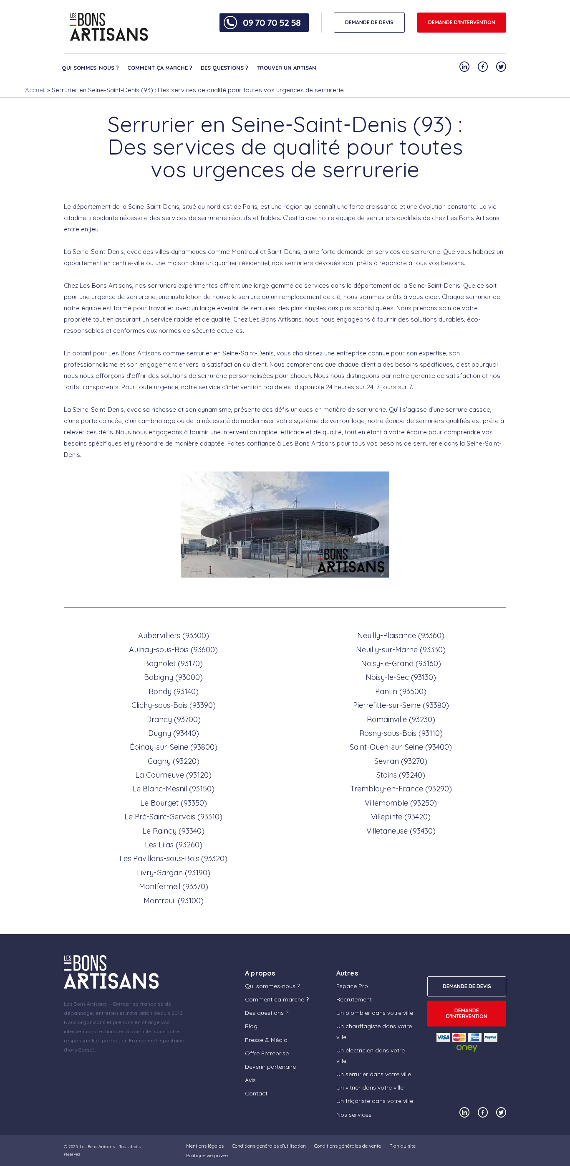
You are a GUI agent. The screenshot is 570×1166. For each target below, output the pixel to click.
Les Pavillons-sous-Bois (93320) (173, 858)
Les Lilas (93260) (173, 844)
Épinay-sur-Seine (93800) (173, 747)
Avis (250, 1080)
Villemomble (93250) (401, 803)
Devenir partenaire (270, 1066)
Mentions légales (205, 1146)
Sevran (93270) (400, 761)
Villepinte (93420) (401, 816)
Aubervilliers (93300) (173, 635)
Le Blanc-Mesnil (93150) (173, 788)
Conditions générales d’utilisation (269, 1146)
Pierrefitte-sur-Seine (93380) (401, 705)
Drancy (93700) (173, 719)
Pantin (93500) (400, 691)
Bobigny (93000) (173, 677)
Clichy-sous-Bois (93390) (173, 705)
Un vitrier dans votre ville (370, 1087)
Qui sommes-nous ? (90, 67)
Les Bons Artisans (97, 1146)
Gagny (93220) (173, 761)
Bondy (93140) (174, 691)
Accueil (35, 90)
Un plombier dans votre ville (374, 1012)
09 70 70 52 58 (271, 23)
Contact (256, 1093)
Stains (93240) (400, 775)
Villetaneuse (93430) (401, 831)
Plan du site (402, 1146)
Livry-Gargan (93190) (173, 872)
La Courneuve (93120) (173, 775)
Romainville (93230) (401, 719)
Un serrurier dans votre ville (373, 1074)
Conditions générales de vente (347, 1146)
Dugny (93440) (173, 733)
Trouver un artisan (286, 67)
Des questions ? (224, 67)
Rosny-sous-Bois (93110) (401, 733)
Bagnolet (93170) (173, 663)
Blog (251, 1026)
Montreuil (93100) (174, 900)
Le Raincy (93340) (173, 831)
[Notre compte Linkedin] (464, 66)
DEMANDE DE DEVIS (369, 22)
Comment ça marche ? (159, 67)
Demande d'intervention (461, 22)
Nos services (353, 1114)
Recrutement (354, 999)
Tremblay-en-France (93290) (401, 788)
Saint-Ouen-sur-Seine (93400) (401, 747)
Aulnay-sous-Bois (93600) (173, 649)
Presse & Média (266, 1040)
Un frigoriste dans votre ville (374, 1101)
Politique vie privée (207, 1155)
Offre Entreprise (267, 1053)
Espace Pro (352, 986)
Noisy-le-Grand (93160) (401, 663)
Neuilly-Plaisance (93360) (400, 635)
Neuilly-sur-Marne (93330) (401, 649)
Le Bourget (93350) (173, 803)
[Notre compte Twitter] (501, 66)
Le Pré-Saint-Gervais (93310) (173, 816)
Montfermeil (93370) (173, 886)
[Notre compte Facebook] (483, 66)
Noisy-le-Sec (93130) (401, 677)
